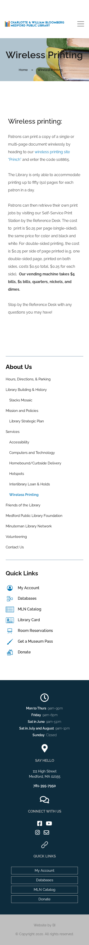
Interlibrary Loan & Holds (29, 484)
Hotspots (16, 474)
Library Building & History (26, 390)
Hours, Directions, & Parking (28, 379)
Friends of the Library (23, 505)
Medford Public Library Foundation (34, 516)
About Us (19, 366)
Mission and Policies (22, 411)
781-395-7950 (44, 786)
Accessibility (19, 442)
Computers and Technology (32, 453)
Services (12, 432)
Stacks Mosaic (20, 400)
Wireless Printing (23, 495)
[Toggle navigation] (80, 24)
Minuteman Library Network (29, 526)
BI (53, 925)
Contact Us (15, 547)
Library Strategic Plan (26, 421)
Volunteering (16, 537)
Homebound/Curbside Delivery (35, 463)
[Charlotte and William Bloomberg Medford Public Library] (34, 23)
